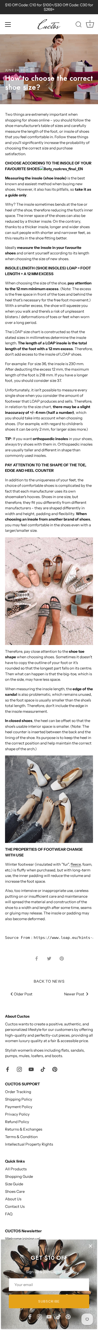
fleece (76, 864)
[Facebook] (29, 1316)
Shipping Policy (18, 1099)
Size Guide (14, 1184)
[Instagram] (39, 1316)
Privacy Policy (17, 1114)
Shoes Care (15, 1191)
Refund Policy (17, 1121)
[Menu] (8, 24)
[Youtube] (49, 1316)
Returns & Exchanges (23, 1129)
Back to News (49, 981)
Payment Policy (18, 1106)
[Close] (90, 1246)
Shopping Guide (19, 1176)
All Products (16, 1169)
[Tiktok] (58, 1316)
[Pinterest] (68, 1316)
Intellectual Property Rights (29, 1144)
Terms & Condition (21, 1136)
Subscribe (49, 1301)
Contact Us (15, 1206)
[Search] (78, 25)
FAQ (9, 1214)
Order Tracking (18, 1091)
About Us (13, 1199)
